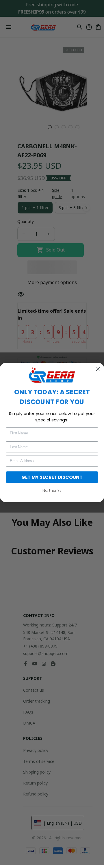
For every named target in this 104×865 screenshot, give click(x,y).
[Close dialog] (97, 369)
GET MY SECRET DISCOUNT (51, 477)
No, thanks (52, 490)
